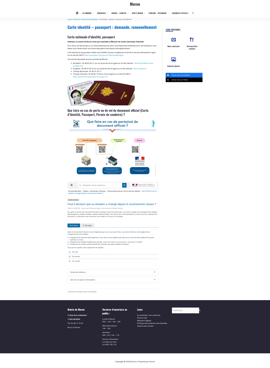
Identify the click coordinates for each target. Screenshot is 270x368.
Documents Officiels (180, 13)
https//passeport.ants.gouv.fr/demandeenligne (104, 55)
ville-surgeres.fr (140, 68)
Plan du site (142, 318)
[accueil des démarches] (71, 184)
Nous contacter (173, 46)
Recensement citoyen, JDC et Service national (124, 191)
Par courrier (75, 261)
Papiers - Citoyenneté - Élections (94, 191)
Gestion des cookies (145, 326)
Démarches (101, 13)
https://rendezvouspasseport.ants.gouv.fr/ (90, 76)
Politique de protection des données (152, 323)
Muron (135, 4)
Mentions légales (144, 320)
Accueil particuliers (75, 191)
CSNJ (142, 232)
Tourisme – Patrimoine (157, 13)
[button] (193, 13)
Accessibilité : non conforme (148, 315)
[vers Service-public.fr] (143, 185)
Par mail (74, 252)
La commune (87, 13)
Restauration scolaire (192, 47)
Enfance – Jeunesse (118, 13)
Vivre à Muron (137, 13)
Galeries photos (173, 66)
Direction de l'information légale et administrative (83, 292)
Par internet (75, 256)
